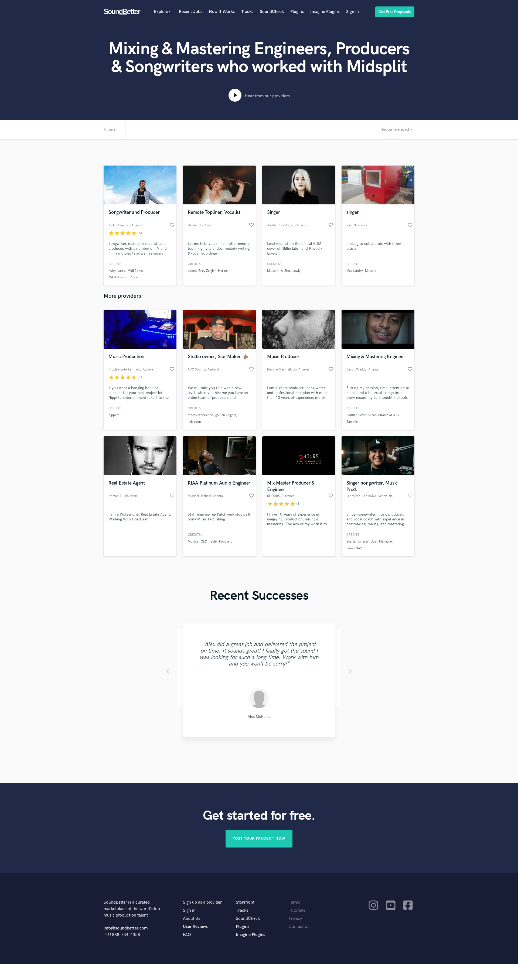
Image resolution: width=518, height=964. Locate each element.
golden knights (225, 415)
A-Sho (285, 271)
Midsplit (272, 271)
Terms (294, 902)
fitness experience (200, 415)
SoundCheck (272, 11)
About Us (191, 918)
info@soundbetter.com (126, 928)
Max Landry (354, 271)
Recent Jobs (190, 11)
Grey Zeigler (207, 271)
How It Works (222, 11)
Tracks (247, 11)
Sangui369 (354, 548)
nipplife (113, 415)
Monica (193, 542)
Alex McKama (259, 716)
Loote (192, 271)
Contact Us (299, 926)
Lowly (296, 271)
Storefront (245, 902)
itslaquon (194, 422)
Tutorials (297, 910)
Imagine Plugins (325, 11)
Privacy (295, 918)
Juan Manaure (381, 542)
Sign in (352, 11)
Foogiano (226, 542)
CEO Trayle (209, 542)
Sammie (352, 422)
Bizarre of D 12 (389, 415)
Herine (223, 271)
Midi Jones (135, 271)
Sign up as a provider (202, 902)
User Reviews (195, 926)
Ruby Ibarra (116, 271)
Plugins (297, 11)
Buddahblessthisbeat (361, 415)
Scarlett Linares (357, 542)
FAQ (187, 934)
